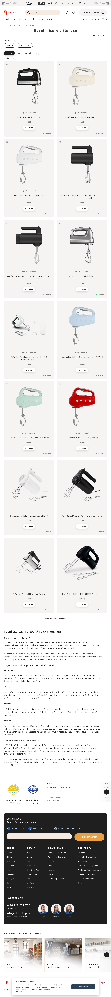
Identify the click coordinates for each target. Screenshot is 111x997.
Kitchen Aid (32, 866)
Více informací (45, 989)
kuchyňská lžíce (45, 659)
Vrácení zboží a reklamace (58, 853)
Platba (51, 866)
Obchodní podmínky (56, 879)
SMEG (29, 861)
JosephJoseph (33, 874)
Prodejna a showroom (57, 857)
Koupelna (10, 874)
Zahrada (10, 870)
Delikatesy (11, 861)
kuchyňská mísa (28, 659)
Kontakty (52, 870)
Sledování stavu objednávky (89, 870)
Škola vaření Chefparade (88, 866)
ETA (92, 762)
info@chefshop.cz (18, 913)
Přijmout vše (83, 986)
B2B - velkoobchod (86, 879)
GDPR (50, 874)
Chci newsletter (89, 837)
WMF (97, 762)
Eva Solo (30, 887)
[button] (55, 53)
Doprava (51, 861)
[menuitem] (7, 20)
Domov (9, 883)
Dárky (104, 19)
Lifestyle (10, 879)
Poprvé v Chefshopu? (86, 874)
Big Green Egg (33, 870)
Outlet (9, 887)
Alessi (29, 857)
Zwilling (30, 879)
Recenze (81, 853)
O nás (80, 883)
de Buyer (31, 883)
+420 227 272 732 (18, 905)
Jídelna (9, 857)
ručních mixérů (23, 654)
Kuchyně (10, 853)
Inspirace (84, 19)
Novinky (95, 19)
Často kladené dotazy (87, 857)
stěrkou (62, 659)
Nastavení (20, 991)
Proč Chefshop (84, 861)
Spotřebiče (11, 866)
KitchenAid (9, 765)
